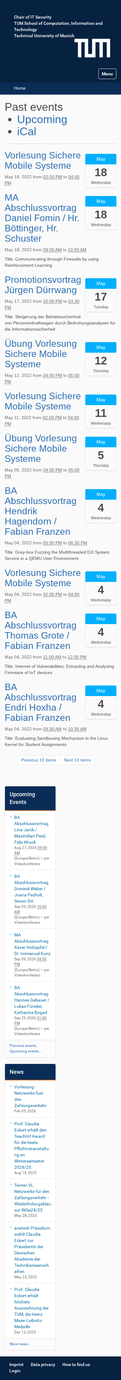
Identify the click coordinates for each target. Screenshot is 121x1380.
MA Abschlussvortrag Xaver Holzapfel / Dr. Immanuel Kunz (32, 944)
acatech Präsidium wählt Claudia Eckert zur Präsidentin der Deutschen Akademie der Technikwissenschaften (32, 1250)
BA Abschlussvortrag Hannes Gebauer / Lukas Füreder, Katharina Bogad (31, 1000)
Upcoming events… (25, 1051)
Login (14, 1370)
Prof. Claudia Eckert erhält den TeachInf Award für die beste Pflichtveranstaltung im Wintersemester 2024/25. (31, 1145)
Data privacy (43, 1364)
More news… (20, 1344)
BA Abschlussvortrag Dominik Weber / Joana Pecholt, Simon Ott (31, 889)
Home (19, 88)
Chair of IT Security (33, 17)
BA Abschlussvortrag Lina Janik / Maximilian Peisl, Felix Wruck (31, 830)
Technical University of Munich (44, 35)
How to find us (76, 1364)
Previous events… (24, 1045)
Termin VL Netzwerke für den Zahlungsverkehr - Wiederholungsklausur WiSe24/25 (32, 1198)
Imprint (16, 1364)
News (17, 1072)
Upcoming (42, 119)
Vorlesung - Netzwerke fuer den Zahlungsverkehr (30, 1096)
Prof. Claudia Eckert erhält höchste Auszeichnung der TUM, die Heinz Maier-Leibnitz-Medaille (31, 1308)
